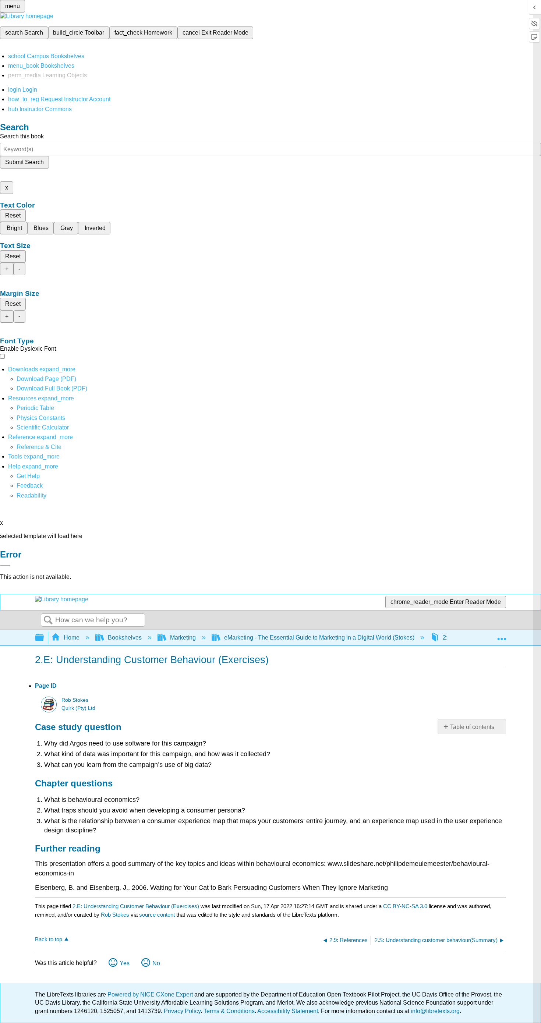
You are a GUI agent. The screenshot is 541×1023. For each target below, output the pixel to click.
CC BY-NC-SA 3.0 (405, 906)
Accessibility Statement (287, 1011)
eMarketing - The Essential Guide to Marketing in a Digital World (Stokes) (319, 637)
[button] (30, 485)
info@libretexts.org (434, 1011)
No (156, 963)
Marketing (183, 637)
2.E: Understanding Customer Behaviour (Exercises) (136, 906)
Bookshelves (124, 637)
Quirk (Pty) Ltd (78, 708)
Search (48, 620)
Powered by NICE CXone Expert (150, 994)
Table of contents (472, 727)
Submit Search (24, 162)
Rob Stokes (74, 700)
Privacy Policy (182, 1011)
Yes (125, 963)
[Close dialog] (5, 565)
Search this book (22, 136)
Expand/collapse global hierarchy (44, 638)
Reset (13, 215)
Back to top (48, 939)
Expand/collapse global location (501, 635)
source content (157, 915)
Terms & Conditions (229, 1011)
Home (71, 637)
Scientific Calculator (43, 427)
